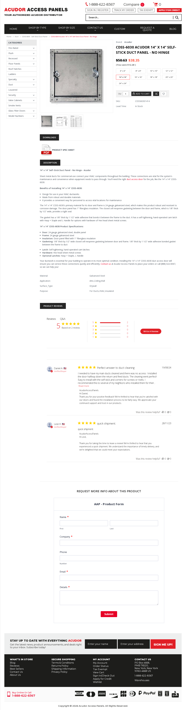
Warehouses (142, 680)
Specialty (12, 79)
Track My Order (124, 10)
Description (50, 162)
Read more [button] (84, 386)
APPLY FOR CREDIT (169, 10)
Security (12, 95)
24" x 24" (123, 83)
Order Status (100, 666)
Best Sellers (17, 668)
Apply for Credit (102, 678)
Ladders (12, 74)
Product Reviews (52, 306)
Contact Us (95, 27)
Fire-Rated (13, 48)
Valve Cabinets (15, 100)
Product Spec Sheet (63, 150)
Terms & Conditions (62, 662)
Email (64, 571)
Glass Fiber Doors (16, 110)
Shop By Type (37, 27)
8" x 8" (138, 71)
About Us (15, 675)
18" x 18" (154, 77)
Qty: (120, 93)
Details (64, 587)
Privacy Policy (59, 672)
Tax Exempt (146, 10)
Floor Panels (14, 63)
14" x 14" (123, 77)
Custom (119, 29)
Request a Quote (147, 29)
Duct (16, 36)
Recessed (12, 58)
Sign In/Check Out (104, 675)
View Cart (98, 672)
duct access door (134, 179)
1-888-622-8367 (102, 4)
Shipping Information (63, 668)
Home (13, 29)
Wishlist (97, 682)
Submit (108, 614)
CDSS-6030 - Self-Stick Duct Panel (34, 36)
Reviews (14, 665)
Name (64, 517)
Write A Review (150, 331)
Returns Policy (59, 665)
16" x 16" (138, 77)
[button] (110, 323)
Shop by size (66, 27)
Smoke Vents (14, 105)
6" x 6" (123, 71)
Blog (172, 29)
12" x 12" (169, 71)
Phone (63, 552)
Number (63, 563)
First (61, 528)
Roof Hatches (14, 69)
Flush (10, 53)
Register (103, 10)
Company (66, 536)
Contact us (105, 263)
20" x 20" (169, 77)
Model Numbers (16, 116)
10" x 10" (154, 71)
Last (111, 528)
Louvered (12, 89)
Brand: (119, 42)
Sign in (91, 10)
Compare (133, 5)
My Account (100, 662)
